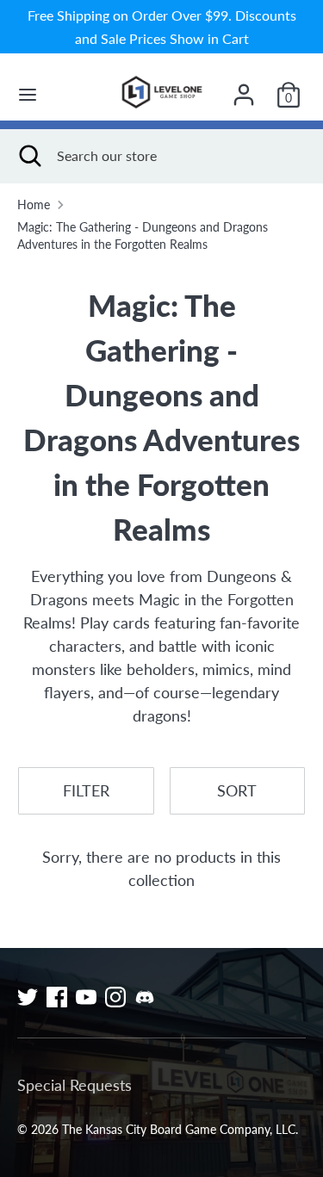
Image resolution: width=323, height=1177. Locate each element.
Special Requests (74, 1084)
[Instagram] (115, 997)
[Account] (244, 88)
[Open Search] (28, 156)
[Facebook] (57, 997)
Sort (237, 790)
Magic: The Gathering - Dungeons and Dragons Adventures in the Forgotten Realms (142, 235)
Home (33, 205)
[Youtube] (86, 997)
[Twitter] (27, 997)
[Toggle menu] (27, 94)
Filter (86, 790)
